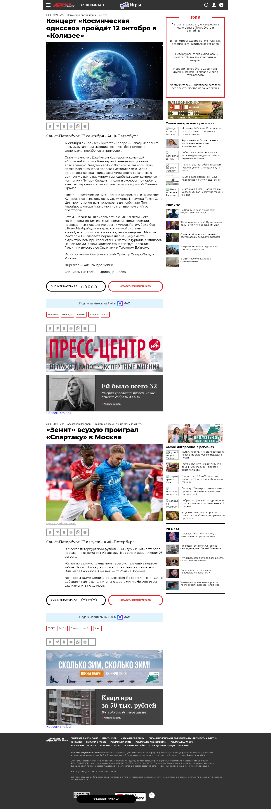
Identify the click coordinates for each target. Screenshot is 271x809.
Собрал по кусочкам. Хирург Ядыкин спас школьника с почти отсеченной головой (203, 503)
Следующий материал (106, 799)
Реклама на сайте (120, 742)
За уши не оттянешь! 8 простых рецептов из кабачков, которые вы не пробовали (203, 515)
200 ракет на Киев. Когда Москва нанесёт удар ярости (199, 247)
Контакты (76, 742)
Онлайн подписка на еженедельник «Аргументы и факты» (183, 738)
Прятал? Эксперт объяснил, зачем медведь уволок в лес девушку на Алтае (201, 167)
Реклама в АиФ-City (182, 742)
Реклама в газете (96, 742)
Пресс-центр (109, 738)
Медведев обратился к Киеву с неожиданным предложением (198, 535)
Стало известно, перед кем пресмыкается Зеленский (195, 571)
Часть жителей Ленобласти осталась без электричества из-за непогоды (195, 86)
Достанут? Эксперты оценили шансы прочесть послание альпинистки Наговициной (203, 491)
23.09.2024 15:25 (55, 15)
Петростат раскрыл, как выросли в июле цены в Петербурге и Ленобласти (195, 27)
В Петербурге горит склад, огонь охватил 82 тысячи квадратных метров (195, 57)
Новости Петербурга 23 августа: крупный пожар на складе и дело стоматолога (195, 72)
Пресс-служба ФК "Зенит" (61, 523)
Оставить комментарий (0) (135, 286)
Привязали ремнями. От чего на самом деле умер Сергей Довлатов (200, 547)
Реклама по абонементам (151, 742)
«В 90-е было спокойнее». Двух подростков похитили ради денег (201, 178)
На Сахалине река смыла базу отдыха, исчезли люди (197, 211)
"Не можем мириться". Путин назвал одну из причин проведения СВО (201, 223)
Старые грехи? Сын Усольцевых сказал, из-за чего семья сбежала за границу (202, 479)
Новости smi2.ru (58, 413)
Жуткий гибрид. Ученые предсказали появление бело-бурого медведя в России (203, 454)
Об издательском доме (84, 738)
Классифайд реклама (83, 746)
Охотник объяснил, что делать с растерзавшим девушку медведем (200, 235)
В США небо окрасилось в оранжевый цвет (195, 260)
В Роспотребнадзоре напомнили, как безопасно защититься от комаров (195, 42)
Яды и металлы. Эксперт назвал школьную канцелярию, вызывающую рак (200, 143)
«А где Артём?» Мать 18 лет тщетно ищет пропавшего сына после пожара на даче (202, 131)
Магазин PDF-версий (132, 738)
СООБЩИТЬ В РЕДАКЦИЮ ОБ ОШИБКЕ (170, 746)
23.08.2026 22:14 (55, 424)
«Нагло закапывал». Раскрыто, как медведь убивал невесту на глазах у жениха (202, 192)
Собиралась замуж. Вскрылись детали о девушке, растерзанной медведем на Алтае (201, 155)
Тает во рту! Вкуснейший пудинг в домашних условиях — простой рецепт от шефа (201, 467)
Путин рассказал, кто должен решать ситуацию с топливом (202, 559)
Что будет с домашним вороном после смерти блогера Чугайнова (199, 583)
